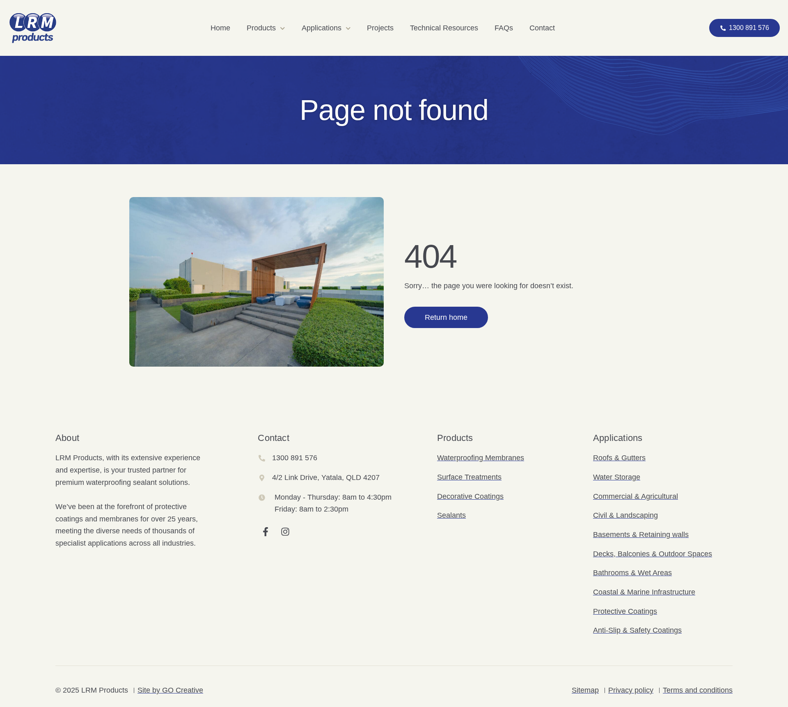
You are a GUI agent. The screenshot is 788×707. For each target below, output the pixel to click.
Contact (542, 28)
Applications (321, 28)
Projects (380, 28)
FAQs (504, 28)
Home (220, 28)
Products (261, 28)
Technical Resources (444, 28)
